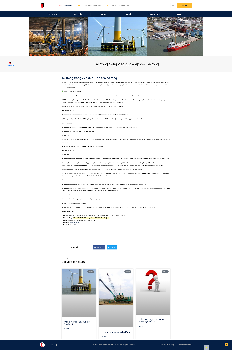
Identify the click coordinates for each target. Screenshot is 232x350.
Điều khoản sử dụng (167, 345)
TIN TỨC (179, 14)
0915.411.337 (69, 6)
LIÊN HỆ (128, 14)
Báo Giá (184, 5)
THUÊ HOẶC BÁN (154, 14)
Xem (76, 225)
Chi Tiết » (67, 328)
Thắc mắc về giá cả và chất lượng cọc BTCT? (152, 320)
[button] (99, 247)
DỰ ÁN (103, 14)
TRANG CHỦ (52, 14)
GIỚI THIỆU (78, 14)
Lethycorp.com (74, 222)
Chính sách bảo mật (185, 345)
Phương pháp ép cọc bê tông (116, 332)
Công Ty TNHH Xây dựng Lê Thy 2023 (77, 323)
